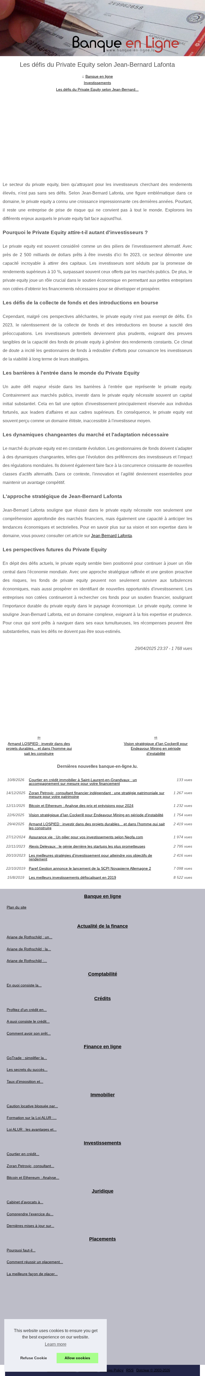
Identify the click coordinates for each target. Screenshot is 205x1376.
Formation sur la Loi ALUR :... (32, 1118)
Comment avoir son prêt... (29, 1033)
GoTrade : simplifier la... (27, 1058)
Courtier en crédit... (23, 1154)
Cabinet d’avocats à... (25, 1202)
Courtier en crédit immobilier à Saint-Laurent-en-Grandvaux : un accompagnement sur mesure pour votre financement (83, 782)
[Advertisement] (97, 132)
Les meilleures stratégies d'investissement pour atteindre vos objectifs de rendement (90, 857)
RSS (129, 1370)
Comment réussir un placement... (35, 1262)
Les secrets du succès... (27, 1069)
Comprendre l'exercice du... (30, 1214)
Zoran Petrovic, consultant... (30, 1166)
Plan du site (16, 907)
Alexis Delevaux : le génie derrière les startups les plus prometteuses (87, 846)
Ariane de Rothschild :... (27, 961)
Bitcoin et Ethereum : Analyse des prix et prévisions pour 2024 (81, 805)
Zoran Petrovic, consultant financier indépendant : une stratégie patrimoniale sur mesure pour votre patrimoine (96, 795)
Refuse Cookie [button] (33, 1358)
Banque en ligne (99, 76)
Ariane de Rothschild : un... (29, 937)
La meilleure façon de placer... (32, 1274)
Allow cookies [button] (77, 1358)
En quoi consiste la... (24, 985)
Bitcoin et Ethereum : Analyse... (33, 1177)
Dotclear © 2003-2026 (153, 1370)
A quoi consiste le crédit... (28, 1021)
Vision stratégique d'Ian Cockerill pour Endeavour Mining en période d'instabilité (156, 748)
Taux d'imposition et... (25, 1081)
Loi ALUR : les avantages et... (32, 1129)
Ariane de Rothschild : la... (29, 949)
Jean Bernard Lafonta (111, 535)
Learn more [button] (55, 1344)
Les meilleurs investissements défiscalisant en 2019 (72, 877)
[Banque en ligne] (102, 28)
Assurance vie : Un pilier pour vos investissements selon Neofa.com (86, 837)
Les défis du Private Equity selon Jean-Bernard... (97, 89)
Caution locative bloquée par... (32, 1106)
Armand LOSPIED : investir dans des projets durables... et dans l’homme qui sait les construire (39, 748)
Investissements (97, 83)
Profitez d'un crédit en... (27, 1010)
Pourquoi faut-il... (21, 1250)
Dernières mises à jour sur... (30, 1226)
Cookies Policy (111, 1370)
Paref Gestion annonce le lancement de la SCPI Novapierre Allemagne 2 (90, 868)
